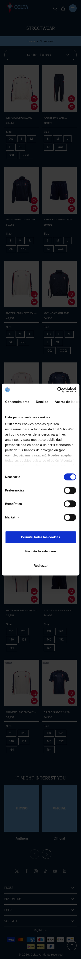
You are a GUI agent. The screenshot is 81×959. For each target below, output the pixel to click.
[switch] (70, 490)
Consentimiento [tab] (17, 402)
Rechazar (40, 565)
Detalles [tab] (42, 402)
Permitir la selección (40, 551)
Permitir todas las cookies (40, 537)
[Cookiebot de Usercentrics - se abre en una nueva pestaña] (57, 389)
